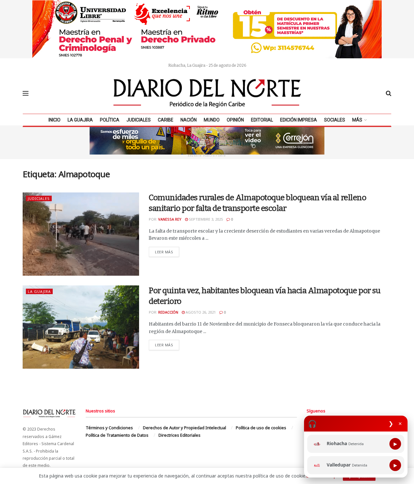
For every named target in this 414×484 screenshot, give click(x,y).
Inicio (54, 119)
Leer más (167, 251)
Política (109, 119)
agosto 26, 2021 (200, 312)
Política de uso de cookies (261, 428)
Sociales (334, 119)
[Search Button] (388, 93)
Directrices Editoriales (179, 435)
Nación (188, 119)
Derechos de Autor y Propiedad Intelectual (184, 428)
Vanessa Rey (169, 219)
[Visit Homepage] (207, 93)
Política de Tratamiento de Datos (117, 435)
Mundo (212, 119)
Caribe (165, 119)
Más (357, 119)
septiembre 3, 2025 (205, 219)
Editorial (262, 119)
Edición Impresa (298, 119)
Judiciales (138, 119)
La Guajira (80, 119)
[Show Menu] (25, 93)
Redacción (168, 312)
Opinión (235, 119)
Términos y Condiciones (109, 428)
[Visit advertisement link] (207, 29)
